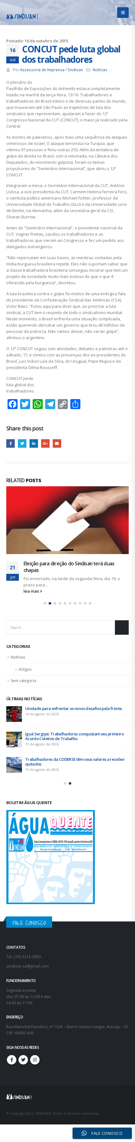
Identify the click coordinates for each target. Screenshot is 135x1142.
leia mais (32, 591)
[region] (67, 1088)
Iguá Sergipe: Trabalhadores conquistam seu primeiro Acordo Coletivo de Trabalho (74, 736)
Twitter (22, 443)
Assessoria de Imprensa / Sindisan (51, 69)
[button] (44, 603)
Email (57, 443)
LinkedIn (34, 443)
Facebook (10, 443)
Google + (45, 443)
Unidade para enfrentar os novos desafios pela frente (73, 708)
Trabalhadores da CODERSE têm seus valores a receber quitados (75, 761)
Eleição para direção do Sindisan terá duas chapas (69, 566)
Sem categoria (23, 680)
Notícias (100, 69)
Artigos (25, 669)
